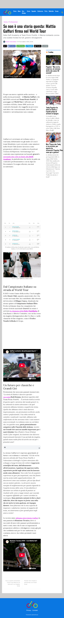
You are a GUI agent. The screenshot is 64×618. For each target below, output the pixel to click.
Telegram (30, 46)
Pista (45, 11)
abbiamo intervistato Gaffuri (27, 518)
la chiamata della (23, 311)
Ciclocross (40, 11)
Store (14, 11)
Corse (28, 11)
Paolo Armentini (11, 41)
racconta (7, 397)
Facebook (12, 46)
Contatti (35, 610)
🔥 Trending (49, 52)
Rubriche (51, 11)
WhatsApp (21, 46)
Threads (38, 46)
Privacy (28, 610)
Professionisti (13, 22)
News (19, 11)
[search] (62, 12)
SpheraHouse (35, 614)
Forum (56, 11)
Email (46, 46)
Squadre (34, 11)
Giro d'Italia (24, 12)
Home (5, 22)
